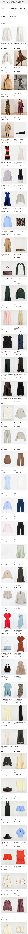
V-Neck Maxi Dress (7, 621)
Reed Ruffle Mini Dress (20, 58)
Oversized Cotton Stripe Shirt (7, 222)
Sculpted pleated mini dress (20, 761)
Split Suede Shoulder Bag (7, 644)
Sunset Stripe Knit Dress (7, 153)
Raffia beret (7, 785)
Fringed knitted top (7, 413)
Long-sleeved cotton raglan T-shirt (20, 269)
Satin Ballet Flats (20, 245)
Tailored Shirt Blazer (20, 413)
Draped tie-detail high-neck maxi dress (20, 713)
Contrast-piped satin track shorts (20, 881)
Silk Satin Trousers (20, 459)
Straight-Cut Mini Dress (20, 482)
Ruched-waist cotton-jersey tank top (20, 857)
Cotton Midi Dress (20, 667)
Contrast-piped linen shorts (20, 808)
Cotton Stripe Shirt (7, 176)
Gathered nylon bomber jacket (20, 293)
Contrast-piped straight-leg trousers (20, 737)
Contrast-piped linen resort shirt (20, 833)
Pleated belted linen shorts (7, 857)
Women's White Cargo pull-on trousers (20, 34)
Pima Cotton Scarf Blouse (7, 505)
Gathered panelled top (7, 342)
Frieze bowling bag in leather (7, 269)
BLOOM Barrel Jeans (20, 505)
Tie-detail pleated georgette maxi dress (20, 317)
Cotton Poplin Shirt (7, 551)
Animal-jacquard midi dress (20, 365)
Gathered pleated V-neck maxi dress (7, 808)
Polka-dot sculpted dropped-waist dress (7, 365)
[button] (3, 8)
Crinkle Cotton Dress (7, 199)
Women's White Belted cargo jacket (7, 34)
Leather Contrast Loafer (20, 130)
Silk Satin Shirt (7, 459)
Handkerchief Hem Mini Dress (7, 690)
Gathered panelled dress (20, 342)
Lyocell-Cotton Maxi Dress (7, 482)
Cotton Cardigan (20, 436)
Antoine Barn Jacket (7, 130)
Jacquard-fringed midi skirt (20, 389)
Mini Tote (7, 667)
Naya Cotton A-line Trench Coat (7, 245)
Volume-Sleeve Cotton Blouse (7, 528)
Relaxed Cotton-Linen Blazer (20, 598)
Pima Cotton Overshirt (7, 575)
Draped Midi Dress (20, 621)
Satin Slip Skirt (20, 551)
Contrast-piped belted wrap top (7, 761)
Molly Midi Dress (20, 82)
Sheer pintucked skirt (20, 785)
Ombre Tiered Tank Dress (20, 176)
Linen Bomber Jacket (20, 199)
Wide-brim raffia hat (7, 833)
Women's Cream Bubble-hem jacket (7, 58)
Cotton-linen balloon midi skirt (7, 317)
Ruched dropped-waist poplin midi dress (7, 737)
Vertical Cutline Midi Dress (20, 575)
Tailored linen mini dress (7, 713)
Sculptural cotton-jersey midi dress (7, 293)
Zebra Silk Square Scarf (20, 222)
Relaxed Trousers (7, 436)
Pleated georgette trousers (20, 905)
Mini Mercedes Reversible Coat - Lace (7, 82)
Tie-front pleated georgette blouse (7, 905)
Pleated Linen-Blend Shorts (7, 598)
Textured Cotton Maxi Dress (20, 153)
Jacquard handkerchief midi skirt (7, 389)
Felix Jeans (7, 107)
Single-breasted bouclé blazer (7, 881)
